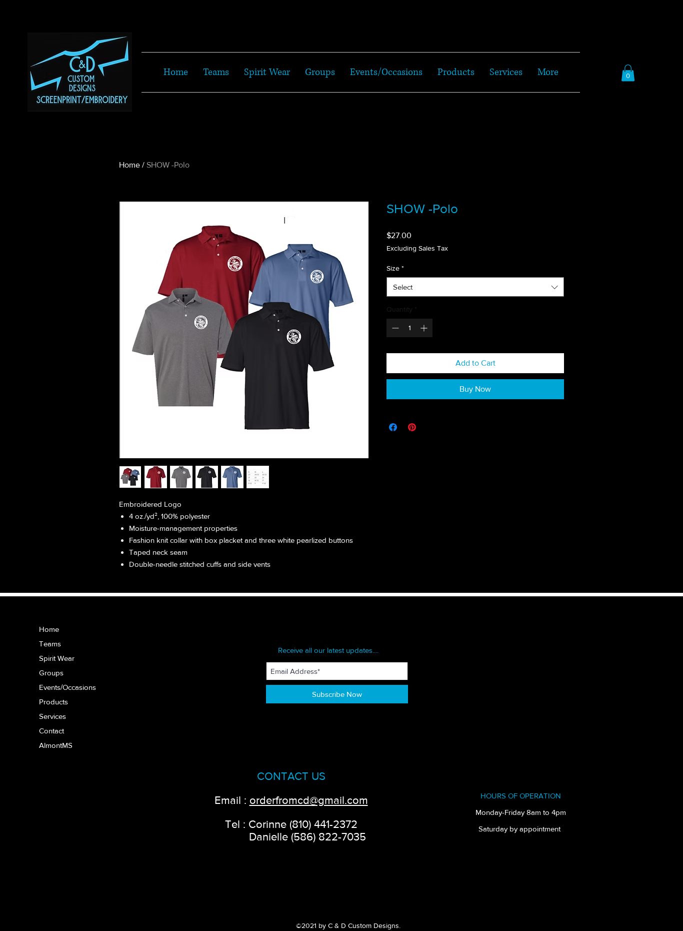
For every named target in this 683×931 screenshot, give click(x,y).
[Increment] (424, 328)
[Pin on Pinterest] (412, 427)
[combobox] (475, 287)
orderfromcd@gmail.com (309, 800)
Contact (51, 730)
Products (53, 701)
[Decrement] (394, 328)
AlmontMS (55, 745)
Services (52, 716)
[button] (628, 73)
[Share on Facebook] (393, 427)
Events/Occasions (67, 687)
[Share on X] (431, 427)
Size (395, 268)
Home (129, 165)
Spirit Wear (56, 658)
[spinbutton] (409, 328)
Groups (51, 672)
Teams (50, 643)
